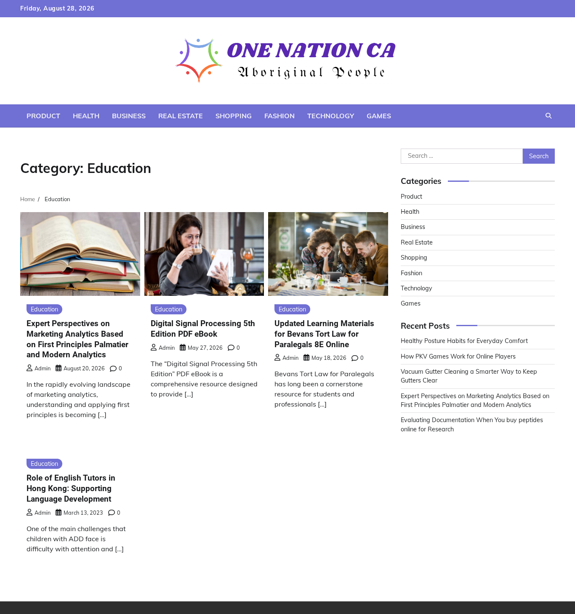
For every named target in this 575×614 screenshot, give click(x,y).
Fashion (279, 116)
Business (129, 116)
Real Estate (180, 116)
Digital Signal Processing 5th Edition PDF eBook (203, 329)
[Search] (548, 115)
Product (43, 116)
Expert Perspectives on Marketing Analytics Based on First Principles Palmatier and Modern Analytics (77, 339)
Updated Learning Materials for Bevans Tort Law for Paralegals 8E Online (324, 334)
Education (44, 309)
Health (86, 116)
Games (379, 116)
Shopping (234, 116)
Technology (330, 116)
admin (43, 368)
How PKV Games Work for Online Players (458, 356)
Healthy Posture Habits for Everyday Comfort (464, 341)
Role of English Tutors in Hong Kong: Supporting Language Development (71, 488)
